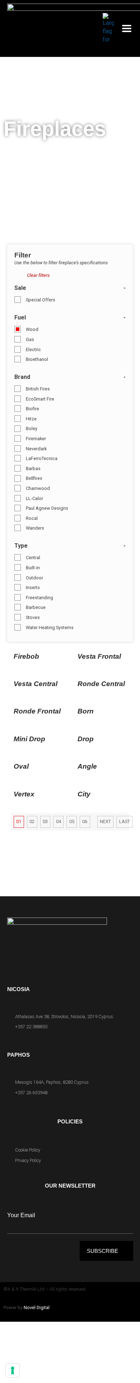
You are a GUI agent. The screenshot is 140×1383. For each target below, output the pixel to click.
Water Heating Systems (50, 627)
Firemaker (36, 438)
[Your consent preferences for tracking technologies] (12, 1370)
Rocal (32, 518)
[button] (126, 28)
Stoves (33, 617)
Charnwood (38, 488)
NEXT (105, 821)
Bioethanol (37, 359)
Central (33, 557)
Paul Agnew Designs (47, 508)
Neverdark (36, 448)
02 (31, 821)
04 (58, 821)
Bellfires (34, 478)
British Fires (38, 389)
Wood (32, 329)
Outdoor (34, 577)
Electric (33, 349)
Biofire (32, 408)
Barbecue (36, 607)
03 (45, 821)
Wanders (35, 528)
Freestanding (39, 597)
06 (84, 821)
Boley (31, 428)
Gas (30, 339)
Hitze (31, 418)
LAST (124, 821)
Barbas (33, 468)
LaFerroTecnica (41, 458)
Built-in (33, 567)
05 (71, 821)
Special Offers (40, 299)
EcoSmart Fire (40, 399)
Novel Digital (37, 1307)
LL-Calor (34, 498)
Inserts (33, 587)
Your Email (21, 1215)
